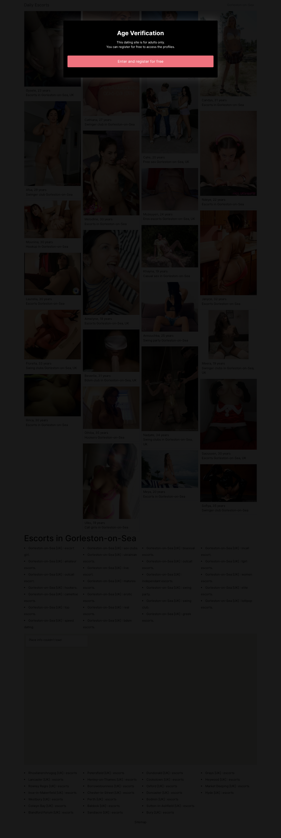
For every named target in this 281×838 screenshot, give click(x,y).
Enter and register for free (140, 61)
